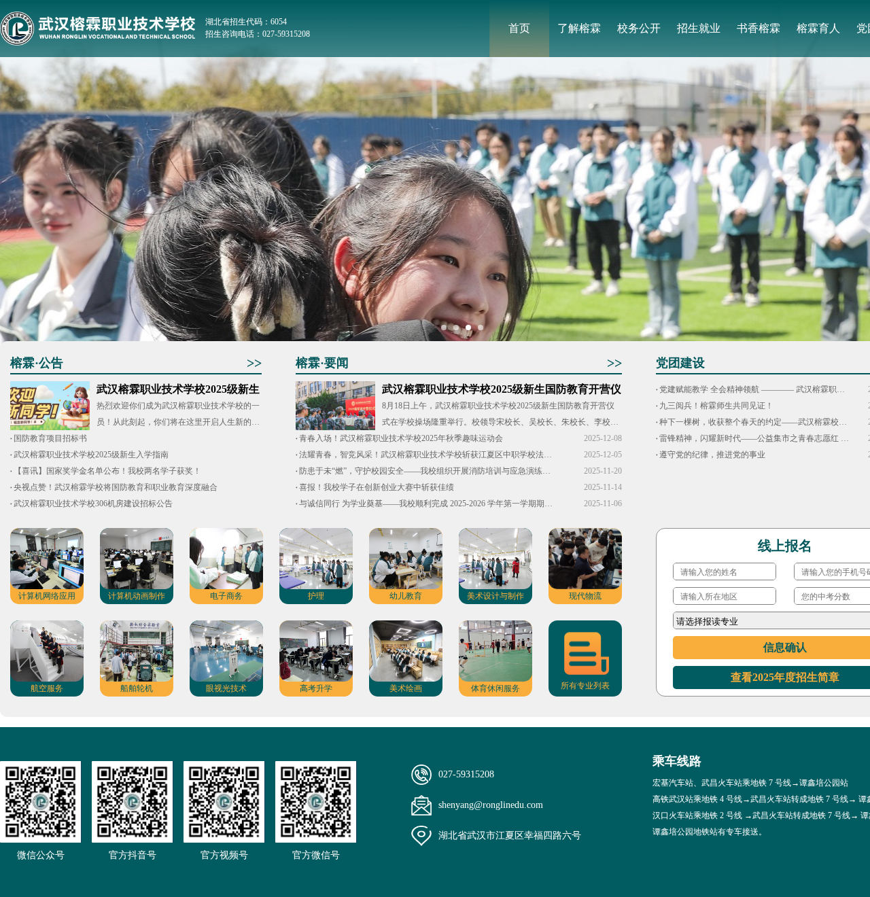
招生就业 (698, 28)
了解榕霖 (579, 28)
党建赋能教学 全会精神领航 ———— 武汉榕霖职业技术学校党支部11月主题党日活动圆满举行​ (754, 389)
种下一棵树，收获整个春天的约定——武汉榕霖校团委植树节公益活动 (754, 422)
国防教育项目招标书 (50, 438)
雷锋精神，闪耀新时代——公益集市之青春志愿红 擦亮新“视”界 (754, 438)
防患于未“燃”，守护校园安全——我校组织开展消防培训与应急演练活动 (427, 471)
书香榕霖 (758, 28)
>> (254, 362)
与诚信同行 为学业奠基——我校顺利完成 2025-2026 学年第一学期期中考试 (427, 503)
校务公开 (639, 28)
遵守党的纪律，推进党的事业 (712, 454)
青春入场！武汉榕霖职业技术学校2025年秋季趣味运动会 (401, 438)
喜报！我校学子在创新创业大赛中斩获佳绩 (376, 487)
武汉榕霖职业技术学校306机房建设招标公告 (93, 503)
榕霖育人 (818, 28)
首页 (519, 28)
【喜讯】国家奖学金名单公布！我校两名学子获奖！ (107, 471)
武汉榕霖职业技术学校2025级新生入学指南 (91, 454)
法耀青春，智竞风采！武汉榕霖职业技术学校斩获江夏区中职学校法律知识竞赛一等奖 (427, 454)
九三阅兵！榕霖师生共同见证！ (716, 405)
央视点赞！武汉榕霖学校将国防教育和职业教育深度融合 (116, 487)
